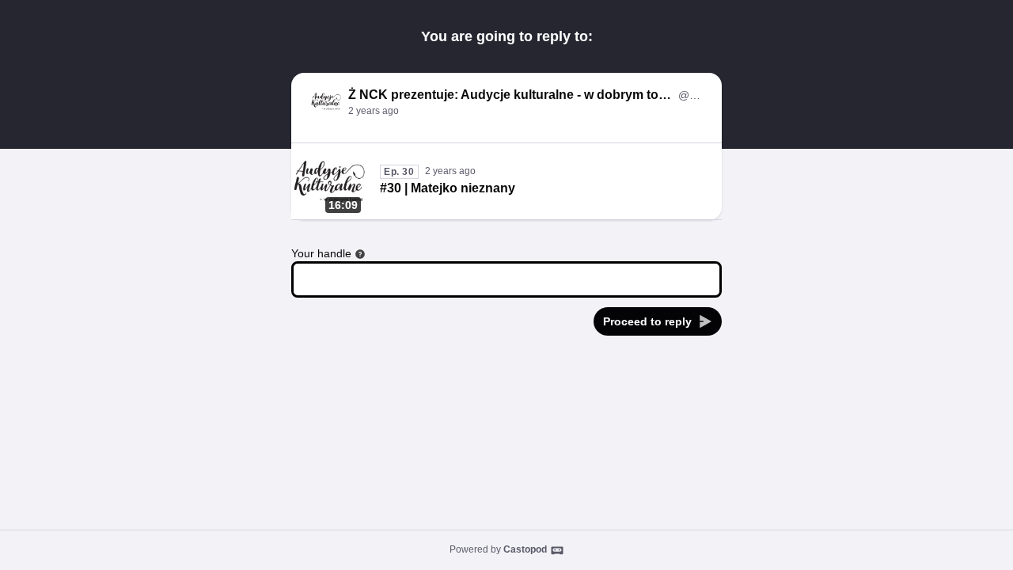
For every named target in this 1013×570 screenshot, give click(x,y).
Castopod (525, 549)
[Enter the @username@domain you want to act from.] (360, 254)
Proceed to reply (647, 321)
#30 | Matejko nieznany (447, 188)
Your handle (321, 253)
